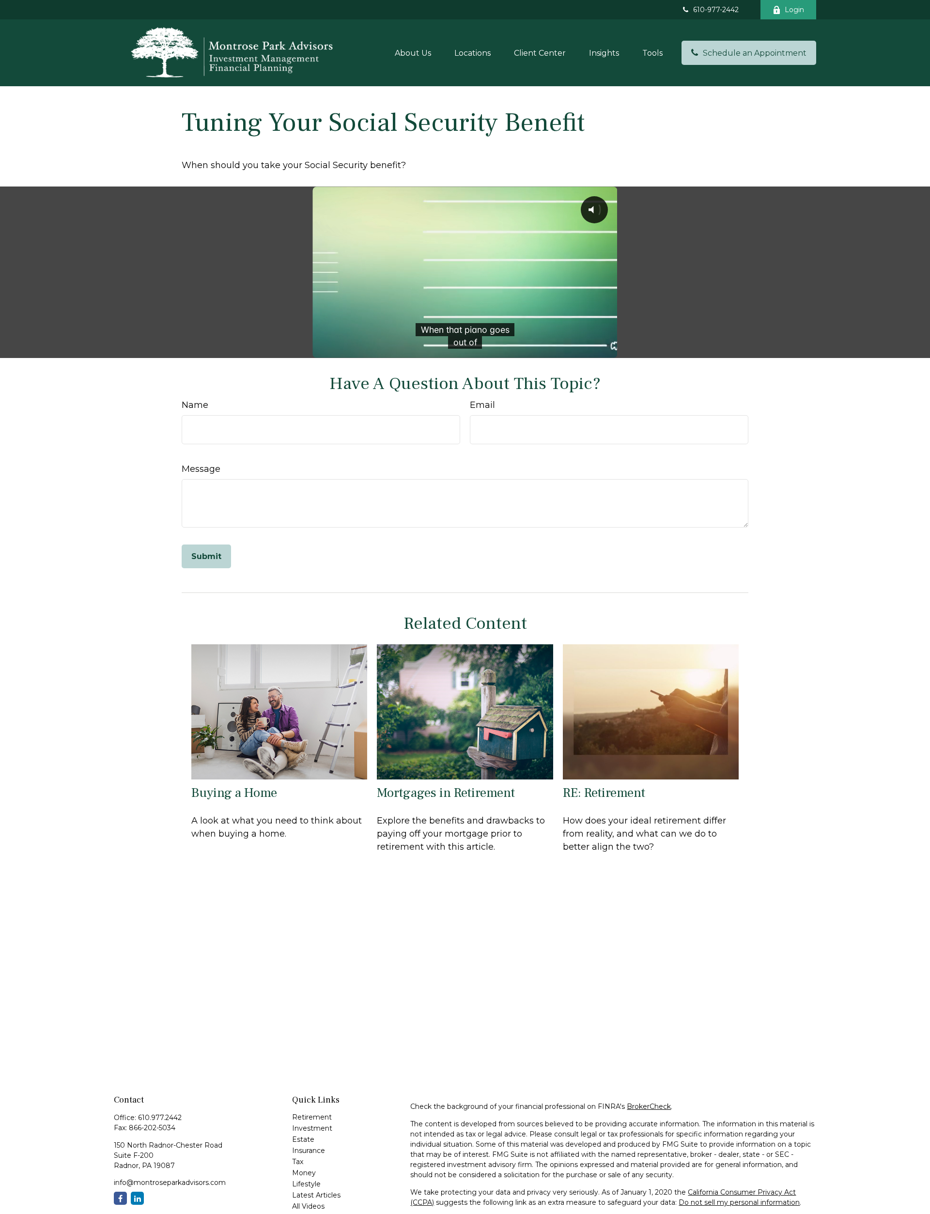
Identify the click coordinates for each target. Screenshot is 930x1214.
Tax (297, 1161)
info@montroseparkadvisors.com (170, 1182)
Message (201, 469)
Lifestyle (306, 1184)
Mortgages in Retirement (446, 792)
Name (195, 405)
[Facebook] (120, 1198)
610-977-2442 (716, 9)
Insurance (308, 1150)
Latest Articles (316, 1195)
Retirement (312, 1117)
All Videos (308, 1206)
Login (794, 9)
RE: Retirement (604, 792)
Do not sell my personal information (739, 1202)
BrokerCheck (649, 1106)
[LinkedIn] (137, 1198)
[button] (412, 53)
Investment (312, 1128)
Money (304, 1172)
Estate (303, 1139)
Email (482, 405)
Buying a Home (234, 792)
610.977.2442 (160, 1117)
